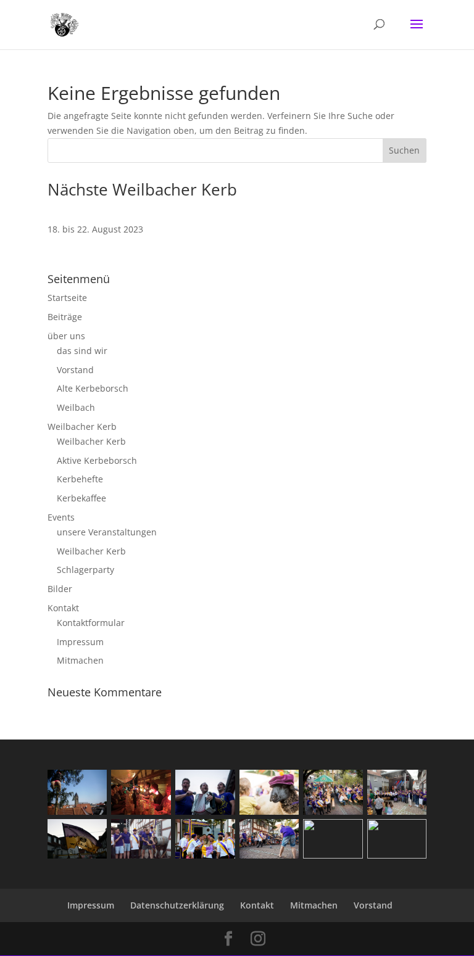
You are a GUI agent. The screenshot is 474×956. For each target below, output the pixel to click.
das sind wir (82, 350)
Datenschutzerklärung (177, 905)
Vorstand (75, 370)
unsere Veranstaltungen (107, 532)
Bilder (60, 589)
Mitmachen (80, 660)
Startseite (67, 297)
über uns (66, 336)
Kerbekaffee (81, 498)
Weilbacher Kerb (82, 426)
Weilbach (76, 407)
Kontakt (63, 608)
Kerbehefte (80, 479)
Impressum (80, 642)
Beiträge (65, 317)
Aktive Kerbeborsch (97, 460)
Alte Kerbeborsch (92, 388)
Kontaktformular (91, 622)
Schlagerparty (85, 569)
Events (61, 517)
